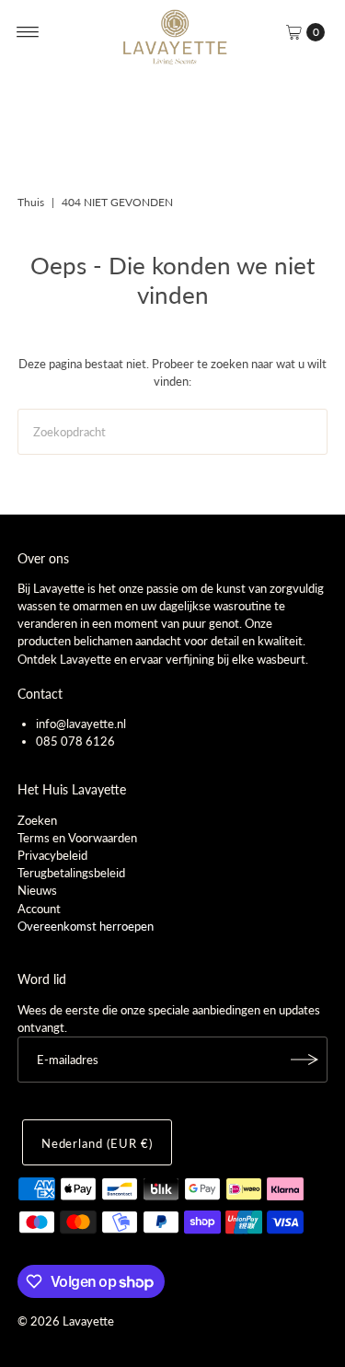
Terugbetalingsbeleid (71, 872)
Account (39, 908)
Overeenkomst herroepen (85, 926)
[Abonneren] (305, 1060)
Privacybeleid (52, 855)
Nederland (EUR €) (97, 1143)
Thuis (30, 202)
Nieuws (37, 890)
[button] (303, 32)
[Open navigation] (28, 32)
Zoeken (37, 820)
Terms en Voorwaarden (77, 837)
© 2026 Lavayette (65, 1321)
